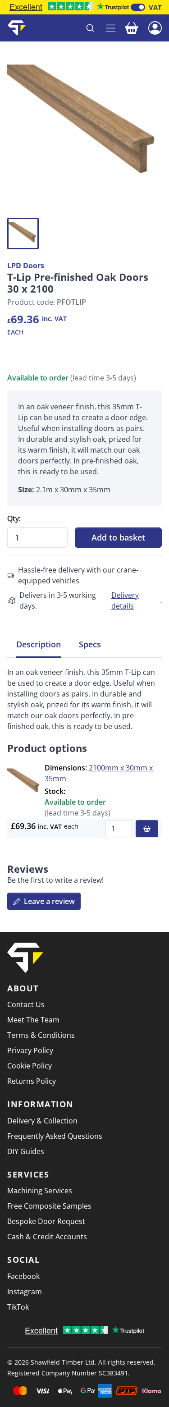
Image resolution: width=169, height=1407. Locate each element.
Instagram (24, 1292)
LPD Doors (25, 265)
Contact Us (26, 1004)
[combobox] (66, 28)
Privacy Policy (30, 1050)
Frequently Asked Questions (54, 1136)
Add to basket (118, 537)
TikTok (18, 1307)
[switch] (138, 7)
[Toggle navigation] (110, 28)
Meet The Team (33, 1020)
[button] (155, 27)
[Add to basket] (147, 828)
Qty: (14, 518)
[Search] (90, 28)
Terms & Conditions (41, 1035)
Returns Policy (31, 1081)
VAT (155, 7)
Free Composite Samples (49, 1206)
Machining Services (39, 1191)
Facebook (23, 1276)
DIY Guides (25, 1151)
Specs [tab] (90, 644)
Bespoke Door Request (46, 1221)
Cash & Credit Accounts (47, 1237)
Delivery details (125, 600)
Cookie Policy (29, 1066)
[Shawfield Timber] (16, 28)
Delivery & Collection (42, 1121)
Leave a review (48, 901)
